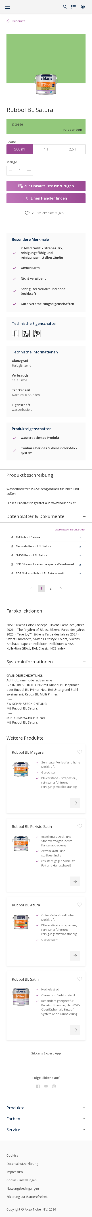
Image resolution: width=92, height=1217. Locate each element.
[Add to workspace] (79, 752)
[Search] (65, 6)
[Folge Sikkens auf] (38, 1086)
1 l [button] (46, 149)
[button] (83, 6)
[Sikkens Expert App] (45, 1060)
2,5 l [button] (72, 149)
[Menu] (7, 6)
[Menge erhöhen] (29, 171)
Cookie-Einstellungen (21, 1180)
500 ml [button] (19, 149)
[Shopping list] (74, 6)
